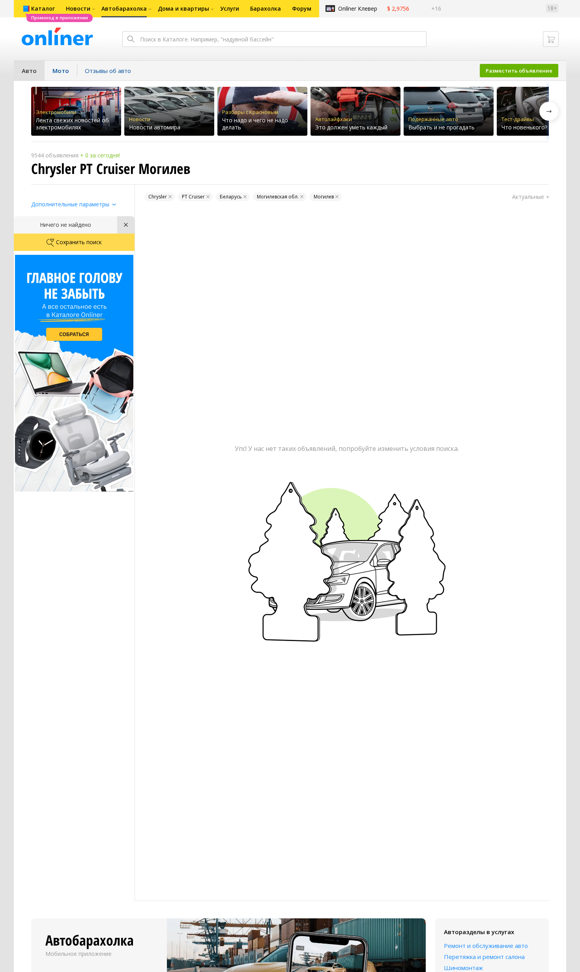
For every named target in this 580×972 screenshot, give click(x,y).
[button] (548, 111)
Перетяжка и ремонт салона (484, 957)
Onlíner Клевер (357, 8)
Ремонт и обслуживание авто (486, 946)
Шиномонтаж (463, 968)
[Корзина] (551, 39)
